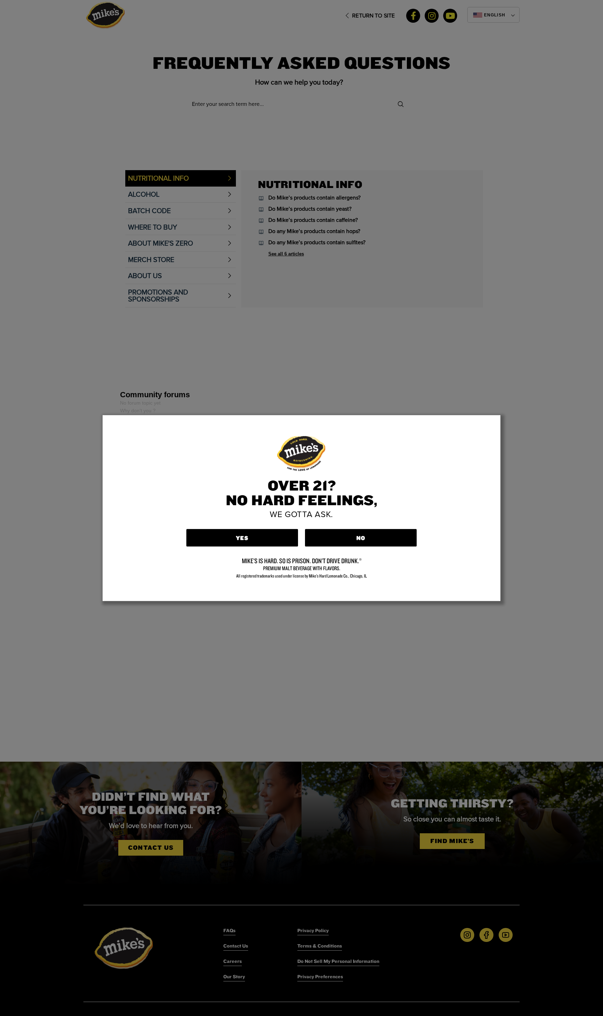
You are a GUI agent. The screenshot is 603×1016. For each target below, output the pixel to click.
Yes (242, 537)
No (360, 537)
